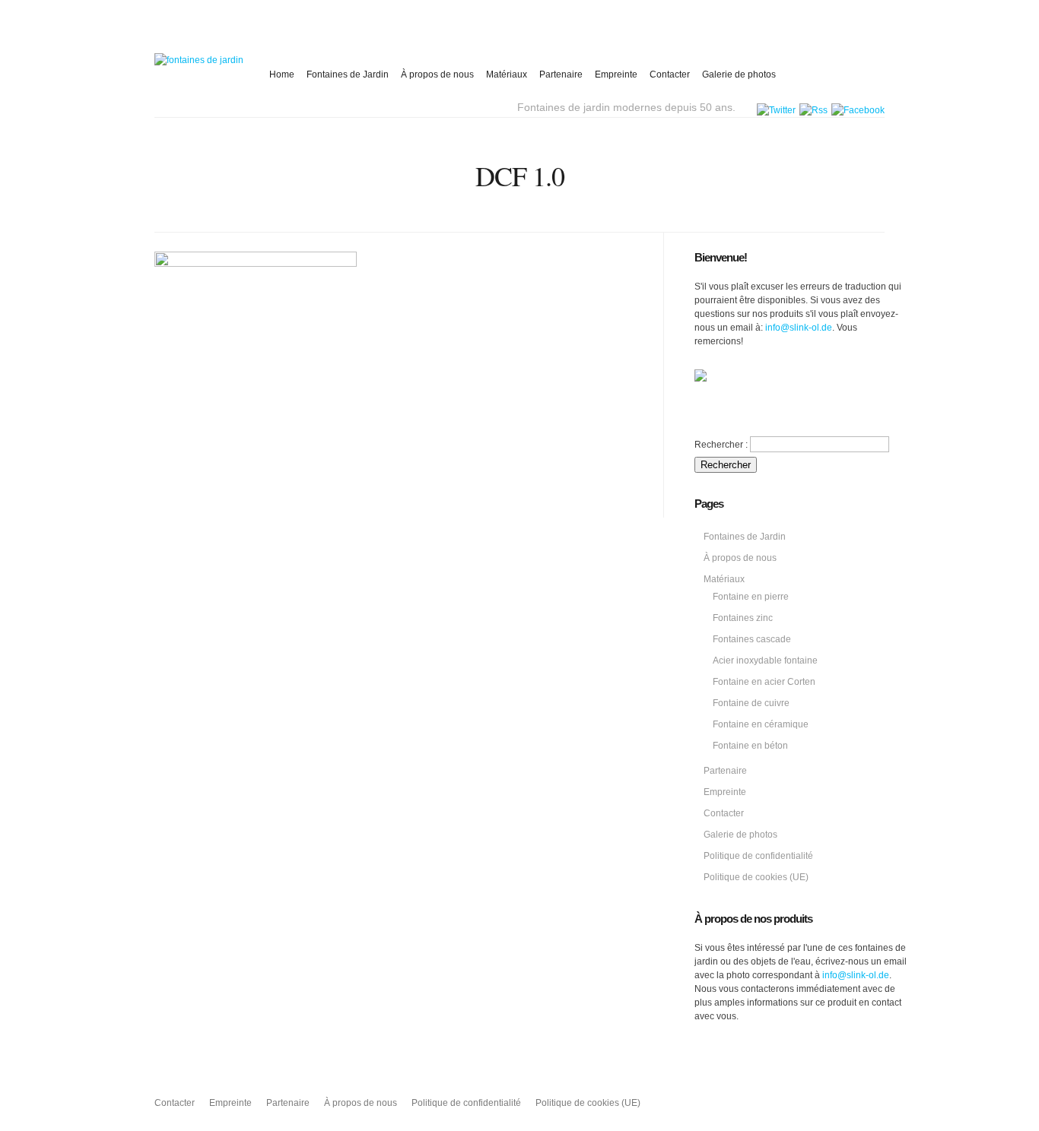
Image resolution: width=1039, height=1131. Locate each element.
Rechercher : (721, 444)
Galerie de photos (739, 74)
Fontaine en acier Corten (764, 681)
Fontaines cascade (752, 639)
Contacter (670, 74)
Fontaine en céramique (761, 724)
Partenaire (561, 74)
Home (281, 74)
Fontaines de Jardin (348, 74)
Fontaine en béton (750, 745)
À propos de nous (437, 74)
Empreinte (616, 74)
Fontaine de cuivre (751, 703)
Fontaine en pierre (751, 596)
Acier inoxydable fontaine (765, 660)
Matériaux (506, 74)
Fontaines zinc (743, 618)
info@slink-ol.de (798, 327)
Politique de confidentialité (758, 856)
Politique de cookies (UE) (756, 877)
